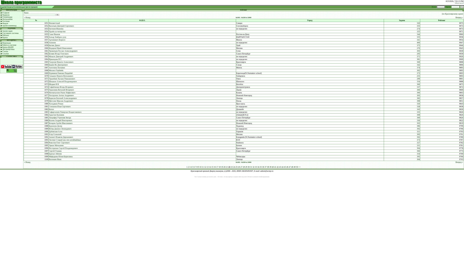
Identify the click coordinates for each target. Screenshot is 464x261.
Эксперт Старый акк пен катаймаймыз (65, 140)
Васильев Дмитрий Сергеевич (61, 26)
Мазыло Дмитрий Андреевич (61, 56)
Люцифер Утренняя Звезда (60, 118)
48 (292, 167)
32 (253, 167)
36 (263, 167)
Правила (5, 15)
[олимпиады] (19, 7)
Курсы (5, 37)
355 (418, 26)
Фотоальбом (7, 19)
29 (246, 167)
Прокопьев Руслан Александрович (63, 51)
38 (268, 167)
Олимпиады (7, 17)
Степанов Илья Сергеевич (60, 106)
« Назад (27, 17)
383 (418, 134)
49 (295, 167)
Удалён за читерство (57, 31)
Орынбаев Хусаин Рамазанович (62, 79)
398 (418, 101)
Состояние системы (10, 33)
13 (208, 167)
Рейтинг (5, 35)
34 (258, 167)
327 (418, 143)
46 (287, 167)
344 (418, 34)
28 (244, 167)
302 (418, 70)
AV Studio (220, 176)
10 (200, 167)
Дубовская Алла (55, 131)
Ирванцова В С (55, 59)
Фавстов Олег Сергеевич (59, 143)
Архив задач (7, 31)
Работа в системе (9, 45)
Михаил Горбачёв (56, 70)
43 (280, 167)
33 (256, 167)
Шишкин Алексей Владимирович (63, 81)
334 (418, 81)
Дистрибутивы (8, 49)
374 (418, 68)
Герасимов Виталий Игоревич (61, 90)
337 (418, 87)
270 (418, 48)
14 (210, 167)
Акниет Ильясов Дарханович (61, 137)
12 (205, 167)
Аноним (52, 43)
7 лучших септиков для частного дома (206, 176)
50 (297, 167)
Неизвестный (54, 23)
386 (418, 126)
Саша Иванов (54, 34)
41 (275, 167)
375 (418, 45)
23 (232, 167)
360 (418, 84)
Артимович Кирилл (57, 40)
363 (418, 123)
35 (261, 167)
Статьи (5, 51)
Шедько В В (54, 84)
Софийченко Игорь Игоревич (61, 87)
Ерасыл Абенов (55, 154)
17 (217, 167)
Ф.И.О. (142, 20)
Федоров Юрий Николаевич (60, 48)
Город (309, 20)
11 (203, 167)
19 (222, 167)
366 (418, 151)
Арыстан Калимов (56, 115)
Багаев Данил (54, 45)
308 (418, 115)
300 (418, 90)
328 (418, 106)
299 (418, 79)
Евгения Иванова (56, 29)
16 (215, 167)
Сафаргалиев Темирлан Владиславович (65, 112)
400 (418, 43)
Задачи (402, 20)
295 (418, 54)
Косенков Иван (55, 159)
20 (224, 167)
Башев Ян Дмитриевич (58, 65)
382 (418, 98)
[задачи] (3, 7)
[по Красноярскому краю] (452, 14)
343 (418, 109)
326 (418, 104)
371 (418, 56)
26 (239, 167)
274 (418, 29)
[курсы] (10, 7)
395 (418, 157)
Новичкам (6, 43)
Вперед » (459, 17)
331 (418, 145)
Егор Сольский (55, 134)
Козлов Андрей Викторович (60, 120)
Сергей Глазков (55, 151)
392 (418, 129)
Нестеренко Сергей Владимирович (63, 148)
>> (299, 167)
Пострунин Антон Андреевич (61, 95)
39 (270, 167)
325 (418, 31)
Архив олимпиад (9, 26)
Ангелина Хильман (57, 68)
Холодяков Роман (56, 104)
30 (249, 167)
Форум (5, 23)
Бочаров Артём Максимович (60, 123)
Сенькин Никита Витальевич (61, 76)
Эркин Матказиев (56, 145)
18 (220, 167)
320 (418, 23)
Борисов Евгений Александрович (63, 98)
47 (290, 167)
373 (418, 73)
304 (418, 148)
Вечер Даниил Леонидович (60, 129)
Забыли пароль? (459, 3)
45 (285, 167)
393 (418, 51)
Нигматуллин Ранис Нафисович (62, 93)
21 (227, 167)
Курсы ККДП (8, 47)
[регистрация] (31, 7)
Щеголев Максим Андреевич (61, 101)
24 (234, 167)
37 (266, 167)
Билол (51, 109)
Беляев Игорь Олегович (59, 54)
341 (418, 40)
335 (418, 112)
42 (278, 167)
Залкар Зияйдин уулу (57, 37)
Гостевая (5, 21)
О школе (5, 13)
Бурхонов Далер (55, 126)
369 (418, 62)
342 (418, 65)
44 (282, 167)
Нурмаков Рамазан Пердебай (61, 73)
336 (418, 120)
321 (418, 131)
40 (273, 167)
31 (251, 167)
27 (241, 167)
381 (418, 59)
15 (212, 167)
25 (237, 167)
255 (418, 76)
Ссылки (5, 54)
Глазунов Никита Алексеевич (61, 62)
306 (418, 93)
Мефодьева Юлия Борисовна (61, 157)
